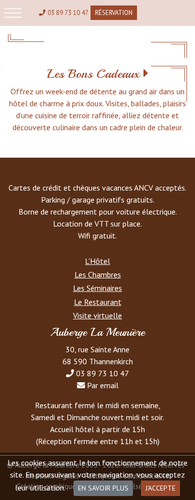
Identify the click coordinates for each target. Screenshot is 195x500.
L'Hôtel (97, 261)
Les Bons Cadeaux (93, 74)
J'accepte (161, 488)
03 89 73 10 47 (68, 12)
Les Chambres (97, 274)
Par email (102, 385)
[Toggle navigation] (13, 13)
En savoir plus (103, 488)
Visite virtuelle (97, 315)
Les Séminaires (97, 288)
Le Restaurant (98, 302)
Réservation (113, 12)
